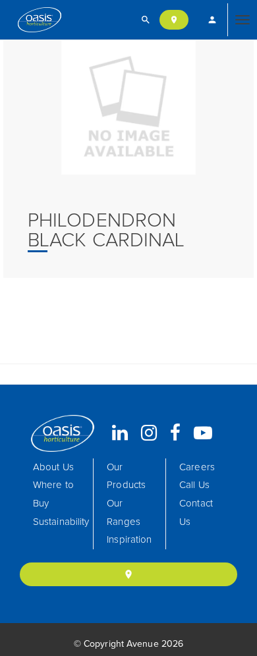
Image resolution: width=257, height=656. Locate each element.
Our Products (126, 476)
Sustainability (61, 522)
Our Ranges (123, 513)
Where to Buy (53, 494)
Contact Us (196, 513)
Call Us (194, 485)
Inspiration (129, 540)
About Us (53, 467)
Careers (197, 467)
